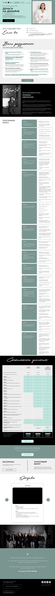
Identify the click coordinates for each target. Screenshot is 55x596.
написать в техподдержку (12, 586)
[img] (45, 582)
